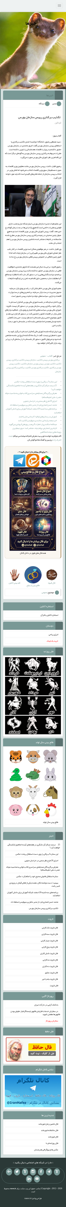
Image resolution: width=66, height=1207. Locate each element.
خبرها (30, 23)
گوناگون (58, 123)
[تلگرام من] (49, 1171)
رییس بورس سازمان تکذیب (32, 363)
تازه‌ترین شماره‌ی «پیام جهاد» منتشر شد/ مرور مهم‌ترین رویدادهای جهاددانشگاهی (36, 430)
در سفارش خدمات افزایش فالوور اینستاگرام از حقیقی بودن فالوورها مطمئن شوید (35, 1012)
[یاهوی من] (57, 1171)
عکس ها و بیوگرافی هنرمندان (46, 1149)
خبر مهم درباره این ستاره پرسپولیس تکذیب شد (37, 420)
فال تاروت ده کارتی (50, 966)
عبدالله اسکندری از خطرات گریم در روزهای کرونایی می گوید (33, 424)
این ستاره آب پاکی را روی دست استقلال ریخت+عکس (35, 381)
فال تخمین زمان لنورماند (48, 1124)
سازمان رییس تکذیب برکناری (24, 360)
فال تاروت (54, 985)
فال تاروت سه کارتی (50, 934)
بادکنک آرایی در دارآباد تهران (46, 1005)
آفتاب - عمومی (46, 356)
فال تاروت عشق (51, 972)
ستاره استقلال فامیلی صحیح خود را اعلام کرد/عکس (37, 876)
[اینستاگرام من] (33, 1171)
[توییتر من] (17, 1171)
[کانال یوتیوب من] (37, 1179)
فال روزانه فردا (52, 1143)
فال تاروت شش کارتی (49, 953)
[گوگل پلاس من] (9, 1171)
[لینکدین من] (29, 1179)
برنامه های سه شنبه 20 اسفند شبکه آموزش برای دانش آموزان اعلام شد (33, 410)
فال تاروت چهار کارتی (49, 940)
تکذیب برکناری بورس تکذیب (37, 367)
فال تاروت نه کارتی (50, 960)
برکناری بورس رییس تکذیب (48, 360)
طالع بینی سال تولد (50, 822)
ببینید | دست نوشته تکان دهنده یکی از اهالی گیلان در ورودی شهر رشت (34, 884)
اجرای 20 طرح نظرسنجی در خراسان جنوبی (40, 401)
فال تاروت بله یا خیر (50, 979)
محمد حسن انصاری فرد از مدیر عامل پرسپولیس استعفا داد (33, 405)
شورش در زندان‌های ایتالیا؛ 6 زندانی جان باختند (38, 416)
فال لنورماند (53, 1136)
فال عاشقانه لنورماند (49, 1130)
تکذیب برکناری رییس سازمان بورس (39, 117)
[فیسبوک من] (41, 1171)
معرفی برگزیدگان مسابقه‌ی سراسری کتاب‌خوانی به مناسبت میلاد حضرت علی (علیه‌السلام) (33, 395)
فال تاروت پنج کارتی (50, 947)
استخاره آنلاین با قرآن (49, 615)
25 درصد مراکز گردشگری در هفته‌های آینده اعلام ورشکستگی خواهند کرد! (34, 387)
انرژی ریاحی (53, 634)
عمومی (44, 592)
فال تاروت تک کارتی (50, 927)
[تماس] (25, 1171)
